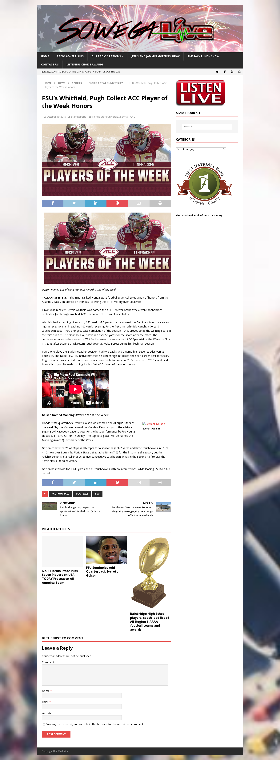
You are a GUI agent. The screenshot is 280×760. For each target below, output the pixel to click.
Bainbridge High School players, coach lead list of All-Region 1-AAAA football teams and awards (149, 622)
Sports (77, 83)
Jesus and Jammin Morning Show (155, 56)
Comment (48, 662)
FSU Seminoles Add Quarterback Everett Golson (102, 572)
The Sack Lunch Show (203, 56)
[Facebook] (224, 72)
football (82, 493)
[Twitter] (217, 72)
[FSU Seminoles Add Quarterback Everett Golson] (106, 550)
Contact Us (50, 64)
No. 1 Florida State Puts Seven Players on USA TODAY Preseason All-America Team (60, 577)
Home (45, 56)
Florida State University (105, 116)
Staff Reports (78, 116)
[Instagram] (239, 72)
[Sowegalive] (140, 50)
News (61, 83)
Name (46, 691)
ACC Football (60, 493)
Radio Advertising (70, 56)
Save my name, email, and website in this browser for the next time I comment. (95, 724)
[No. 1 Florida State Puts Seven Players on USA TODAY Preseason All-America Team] (62, 551)
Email (45, 702)
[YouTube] (232, 72)
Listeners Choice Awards (84, 64)
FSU (97, 493)
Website (47, 713)
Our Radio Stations (106, 56)
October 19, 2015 (56, 116)
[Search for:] (207, 126)
